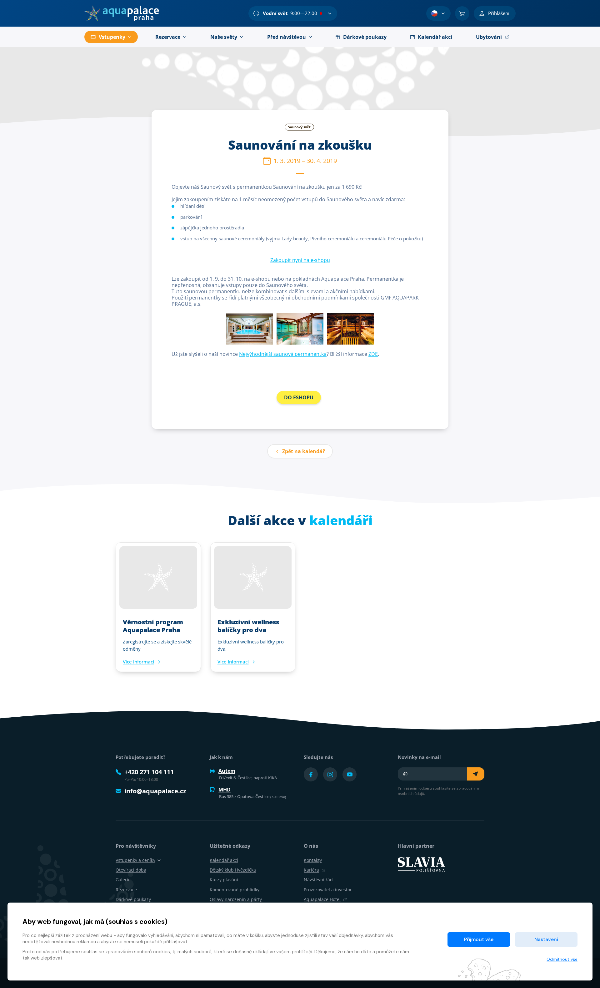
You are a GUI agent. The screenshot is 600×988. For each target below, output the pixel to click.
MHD (224, 789)
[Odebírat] (475, 774)
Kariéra (311, 870)
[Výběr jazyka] (438, 13)
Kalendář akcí (224, 860)
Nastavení (546, 939)
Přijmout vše (478, 939)
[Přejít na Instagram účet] (330, 774)
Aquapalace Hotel (322, 899)
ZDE (373, 354)
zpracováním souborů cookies (137, 952)
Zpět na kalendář (303, 451)
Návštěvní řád (318, 880)
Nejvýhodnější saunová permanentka (283, 354)
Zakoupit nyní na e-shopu (300, 260)
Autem (226, 770)
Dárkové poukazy (133, 899)
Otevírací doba (131, 870)
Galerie (123, 880)
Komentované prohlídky (234, 890)
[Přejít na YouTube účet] (349, 774)
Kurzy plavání (224, 880)
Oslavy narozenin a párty (236, 899)
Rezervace (126, 890)
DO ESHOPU (298, 397)
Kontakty (313, 860)
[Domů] (121, 13)
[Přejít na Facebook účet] (311, 774)
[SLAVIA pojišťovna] (421, 864)
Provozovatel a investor (328, 890)
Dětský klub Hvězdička (233, 870)
